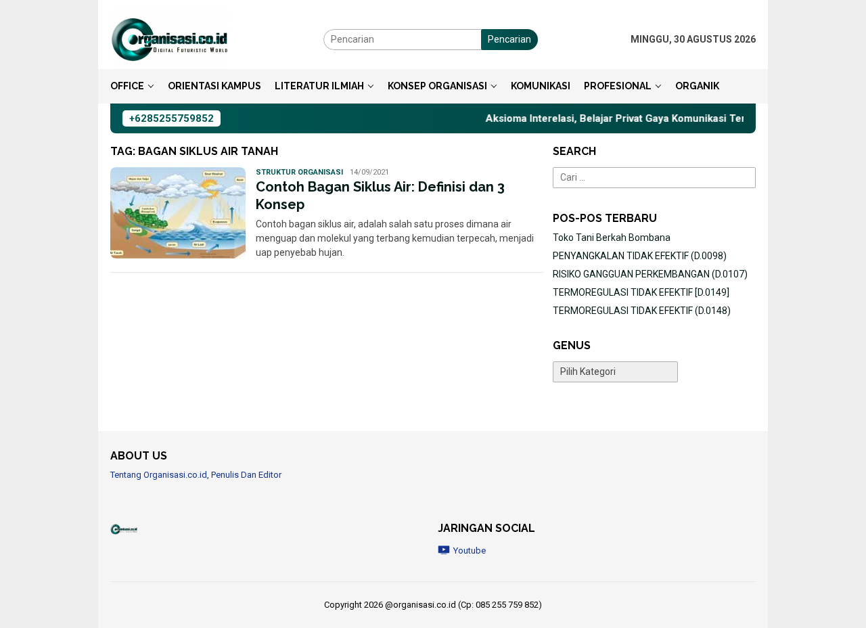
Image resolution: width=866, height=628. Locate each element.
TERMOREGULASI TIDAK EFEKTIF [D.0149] (641, 292)
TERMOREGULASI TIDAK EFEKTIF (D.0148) (642, 310)
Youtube (469, 550)
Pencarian (509, 39)
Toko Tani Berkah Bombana (611, 237)
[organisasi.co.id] (169, 38)
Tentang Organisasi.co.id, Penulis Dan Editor (195, 475)
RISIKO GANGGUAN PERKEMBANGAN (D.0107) (650, 274)
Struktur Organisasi (299, 172)
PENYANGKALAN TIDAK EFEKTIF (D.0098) (640, 255)
